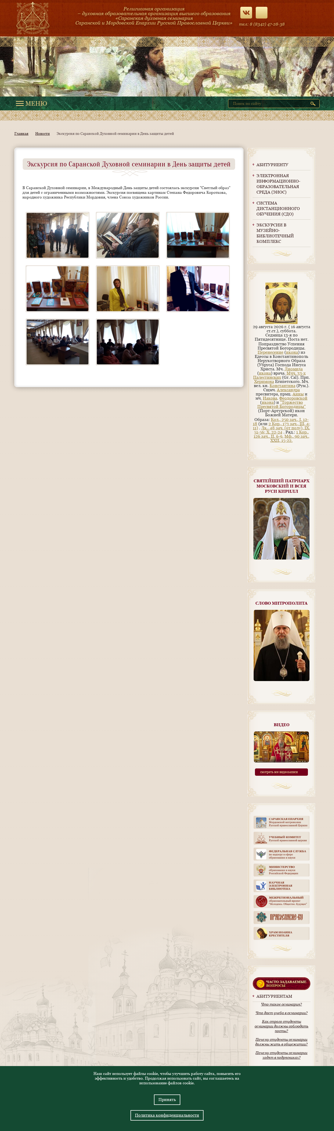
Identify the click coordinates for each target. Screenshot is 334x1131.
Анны (298, 394)
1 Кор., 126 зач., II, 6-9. (281, 434)
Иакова (270, 398)
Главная (21, 133)
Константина (282, 385)
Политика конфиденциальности (167, 1115)
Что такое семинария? (281, 1004)
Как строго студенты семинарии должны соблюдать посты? (281, 1026)
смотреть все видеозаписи (279, 772)
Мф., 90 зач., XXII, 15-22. (289, 438)
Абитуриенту (272, 164)
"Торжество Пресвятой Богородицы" (281, 404)
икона (292, 352)
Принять (167, 1099)
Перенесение (270, 352)
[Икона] (281, 322)
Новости (42, 133)
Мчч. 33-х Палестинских (279, 375)
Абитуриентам (274, 996)
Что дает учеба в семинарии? (281, 1013)
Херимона (264, 381)
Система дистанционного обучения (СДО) (278, 208)
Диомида (294, 368)
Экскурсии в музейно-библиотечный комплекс (275, 233)
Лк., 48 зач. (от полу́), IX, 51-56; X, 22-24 (282, 430)
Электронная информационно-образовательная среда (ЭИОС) (278, 184)
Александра (288, 389)
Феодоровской (293, 398)
